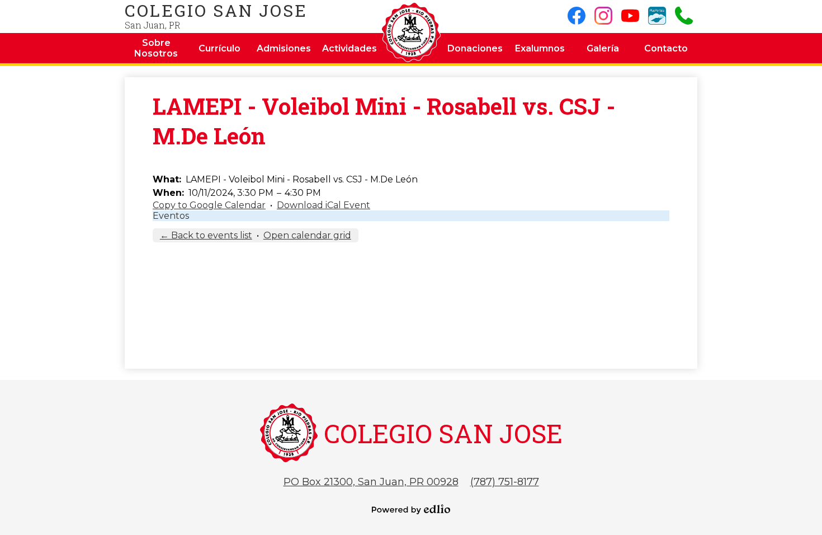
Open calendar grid (307, 235)
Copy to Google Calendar (209, 205)
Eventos (171, 215)
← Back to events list (206, 235)
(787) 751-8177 (504, 482)
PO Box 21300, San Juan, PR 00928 (371, 482)
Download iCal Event (323, 205)
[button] (156, 48)
